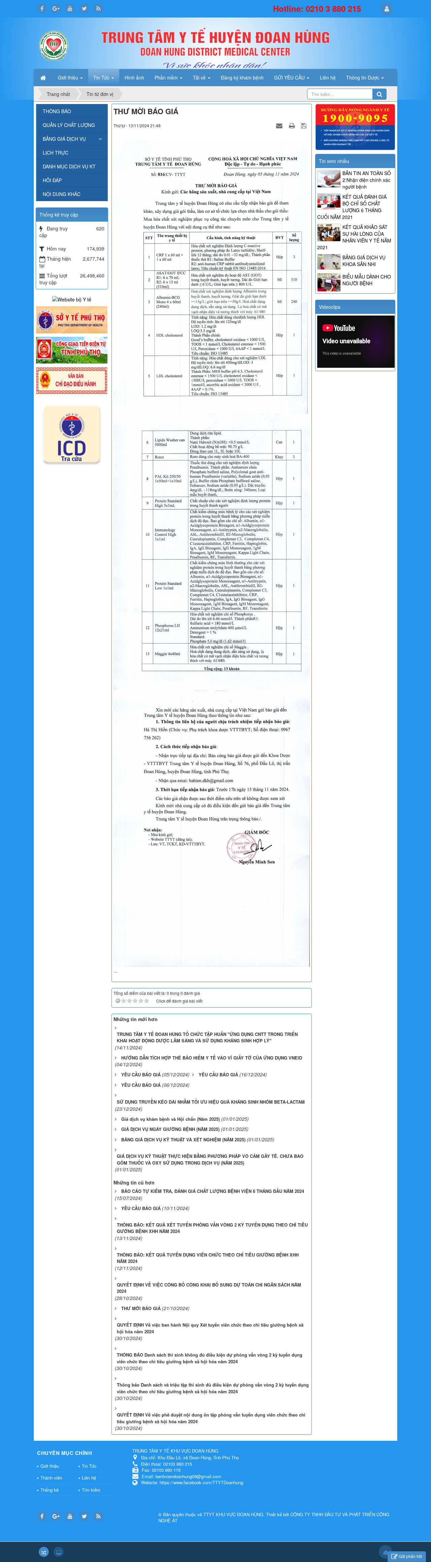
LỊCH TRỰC (55, 152)
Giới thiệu (49, 1466)
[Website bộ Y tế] (71, 298)
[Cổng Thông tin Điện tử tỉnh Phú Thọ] (71, 349)
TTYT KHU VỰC (220, 1514)
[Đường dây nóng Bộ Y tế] (355, 126)
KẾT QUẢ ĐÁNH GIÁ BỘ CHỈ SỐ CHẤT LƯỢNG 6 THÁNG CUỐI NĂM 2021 (352, 206)
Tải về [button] (200, 77)
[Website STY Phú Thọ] (71, 319)
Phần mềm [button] (167, 77)
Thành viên (51, 1477)
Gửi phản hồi (410, 1556)
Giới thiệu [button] (68, 77)
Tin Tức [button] (102, 77)
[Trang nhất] (44, 77)
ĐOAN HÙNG (250, 1514)
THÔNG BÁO (57, 111)
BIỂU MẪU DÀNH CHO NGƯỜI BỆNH (366, 280)
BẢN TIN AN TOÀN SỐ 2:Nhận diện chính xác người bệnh (366, 180)
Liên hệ (89, 1477)
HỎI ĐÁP (52, 180)
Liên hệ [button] (328, 77)
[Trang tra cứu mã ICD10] (71, 432)
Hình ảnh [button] (134, 77)
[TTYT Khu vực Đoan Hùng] (54, 44)
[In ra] (292, 125)
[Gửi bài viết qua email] (280, 125)
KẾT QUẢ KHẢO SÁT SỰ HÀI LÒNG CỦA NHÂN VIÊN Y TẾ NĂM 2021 (354, 237)
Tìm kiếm (91, 1490)
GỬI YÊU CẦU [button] (290, 77)
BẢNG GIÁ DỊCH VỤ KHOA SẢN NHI (364, 260)
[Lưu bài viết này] (304, 125)
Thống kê (49, 1490)
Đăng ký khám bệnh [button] (242, 77)
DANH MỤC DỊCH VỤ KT (69, 166)
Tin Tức (89, 1466)
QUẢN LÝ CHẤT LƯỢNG (69, 125)
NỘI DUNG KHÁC (61, 194)
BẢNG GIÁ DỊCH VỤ (64, 138)
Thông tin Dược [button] (363, 77)
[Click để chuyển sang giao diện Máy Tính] (59, 1552)
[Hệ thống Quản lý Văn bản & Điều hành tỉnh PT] (71, 380)
